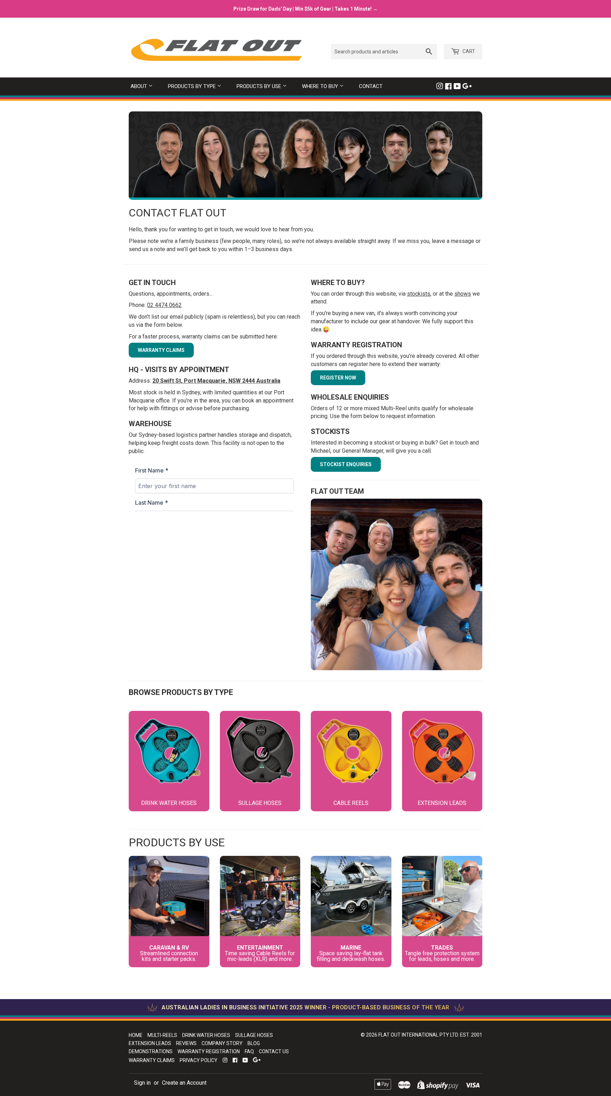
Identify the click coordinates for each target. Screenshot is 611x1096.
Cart (468, 51)
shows (462, 293)
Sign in (142, 1082)
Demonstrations (151, 1051)
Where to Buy (320, 86)
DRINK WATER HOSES (206, 1035)
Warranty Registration (209, 1051)
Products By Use (260, 86)
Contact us (274, 1051)
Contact (371, 86)
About (139, 86)
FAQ (249, 1051)
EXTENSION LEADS (150, 1043)
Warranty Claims (152, 1060)
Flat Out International (408, 1035)
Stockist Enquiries (346, 464)
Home (135, 1035)
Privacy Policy (198, 1060)
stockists (418, 293)
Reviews (186, 1043)
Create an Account (184, 1082)
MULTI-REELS (162, 1035)
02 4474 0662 (164, 305)
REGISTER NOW (338, 378)
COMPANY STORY (222, 1043)
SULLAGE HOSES (254, 1035)
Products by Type (192, 86)
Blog (254, 1043)
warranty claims (161, 350)
